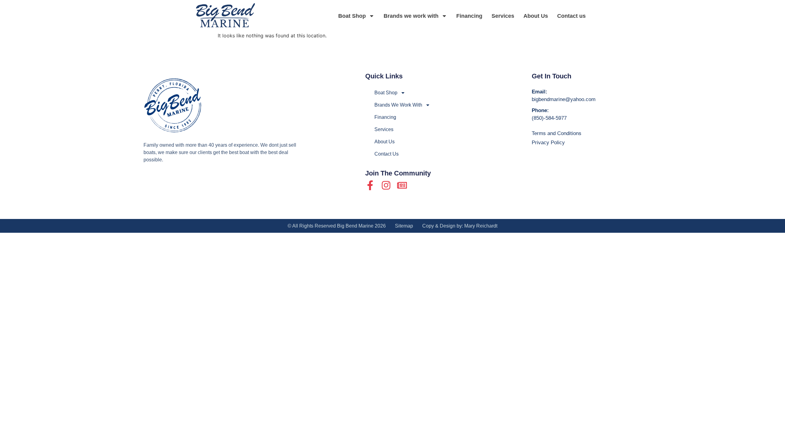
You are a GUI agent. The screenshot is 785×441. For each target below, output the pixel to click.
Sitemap (404, 225)
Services (503, 16)
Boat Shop (352, 16)
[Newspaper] (402, 185)
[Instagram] (386, 185)
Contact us (571, 16)
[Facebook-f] (370, 185)
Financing (469, 16)
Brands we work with (411, 16)
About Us (535, 16)
